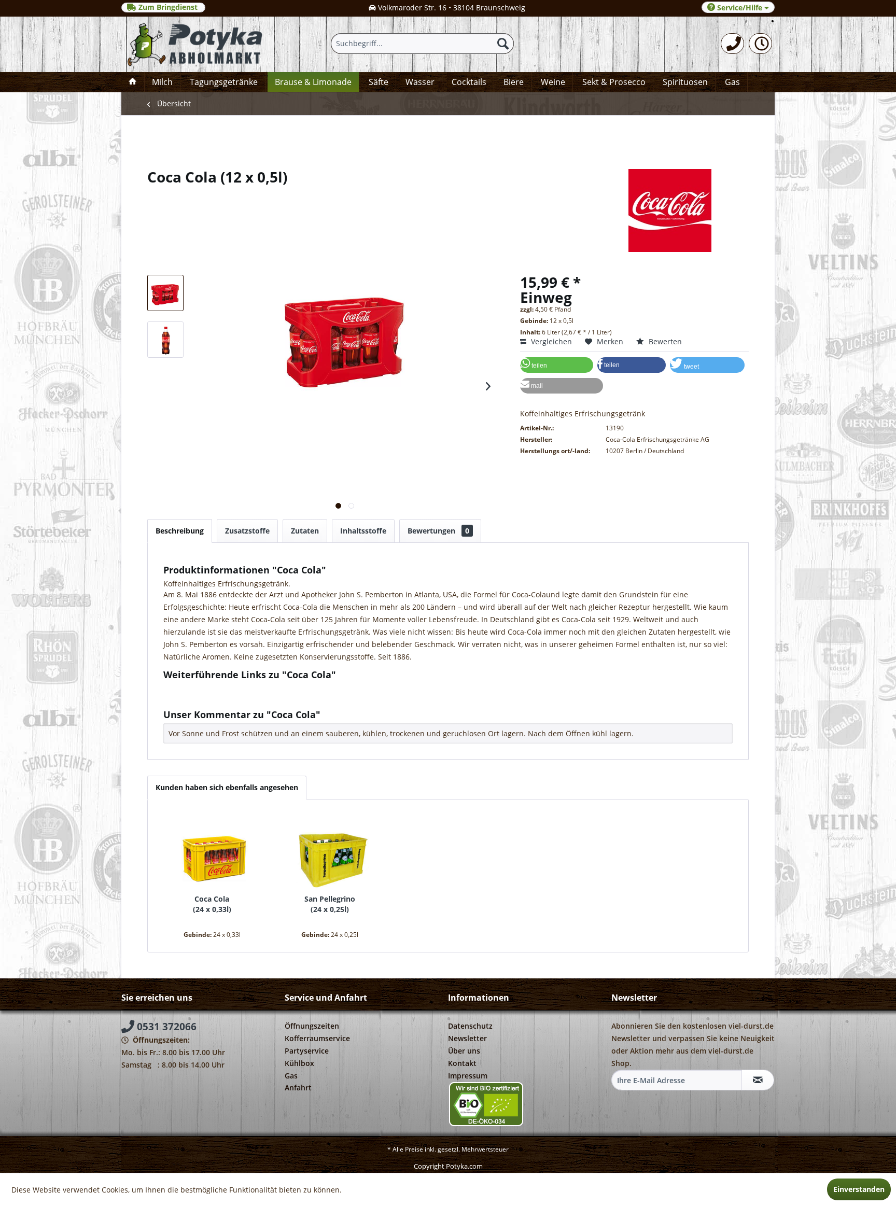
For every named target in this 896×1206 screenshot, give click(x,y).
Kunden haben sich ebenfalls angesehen (227, 787)
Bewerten (664, 341)
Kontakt (462, 1063)
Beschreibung (180, 531)
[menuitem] (732, 43)
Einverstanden (859, 1189)
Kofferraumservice (317, 1038)
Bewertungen (438, 531)
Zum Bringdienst (168, 7)
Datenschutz (470, 1026)
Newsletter (467, 1038)
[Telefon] (732, 43)
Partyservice (307, 1051)
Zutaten (305, 531)
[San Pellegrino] (330, 852)
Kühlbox (299, 1063)
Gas (291, 1076)
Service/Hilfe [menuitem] (739, 7)
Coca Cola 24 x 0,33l (212, 904)
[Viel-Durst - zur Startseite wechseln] (196, 44)
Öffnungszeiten (312, 1026)
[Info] (760, 43)
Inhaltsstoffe (363, 531)
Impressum (467, 1076)
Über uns (464, 1051)
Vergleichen (550, 341)
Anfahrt (298, 1087)
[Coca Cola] (212, 852)
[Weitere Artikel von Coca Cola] (448, 210)
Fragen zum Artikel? (206, 688)
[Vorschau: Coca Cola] (165, 293)
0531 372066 (165, 1026)
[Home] (132, 82)
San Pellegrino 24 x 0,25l (329, 904)
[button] (556, 365)
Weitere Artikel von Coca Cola (222, 698)
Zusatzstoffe (247, 531)
